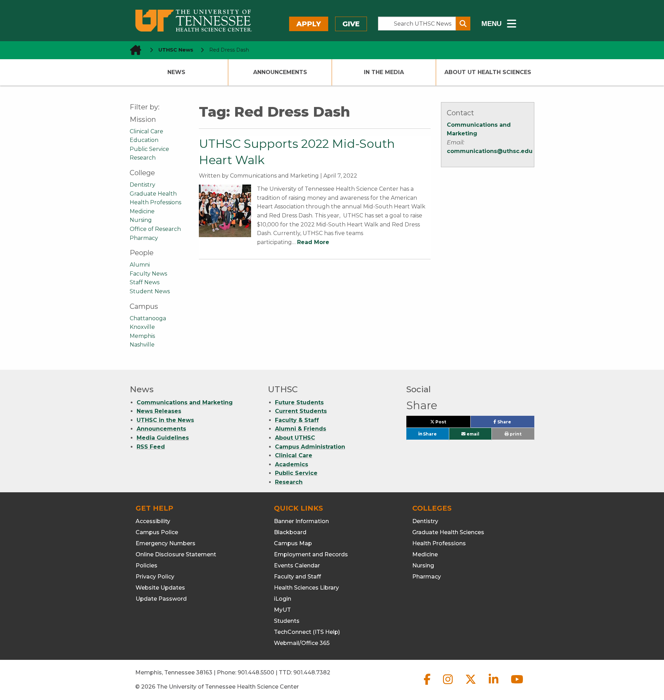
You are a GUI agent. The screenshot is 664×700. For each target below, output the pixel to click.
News (176, 72)
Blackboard (290, 532)
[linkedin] (494, 685)
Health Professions (155, 202)
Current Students (301, 411)
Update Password (161, 598)
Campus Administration (310, 446)
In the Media (384, 72)
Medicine (142, 211)
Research (143, 157)
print (515, 434)
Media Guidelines (163, 437)
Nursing (141, 220)
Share (515, 423)
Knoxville (142, 327)
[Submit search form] (463, 23)
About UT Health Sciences (487, 72)
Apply (308, 24)
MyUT (282, 610)
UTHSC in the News (165, 420)
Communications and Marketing (185, 402)
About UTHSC (295, 437)
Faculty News (148, 273)
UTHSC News (175, 50)
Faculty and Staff (297, 576)
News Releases (159, 411)
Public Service (149, 149)
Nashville (142, 344)
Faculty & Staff (297, 420)
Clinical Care (146, 131)
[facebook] (427, 685)
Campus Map (293, 543)
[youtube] (517, 685)
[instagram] (448, 685)
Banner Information (301, 521)
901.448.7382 (311, 672)
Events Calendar (297, 565)
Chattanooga (148, 318)
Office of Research (155, 229)
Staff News (144, 282)
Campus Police (157, 532)
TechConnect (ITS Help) (307, 632)
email (472, 434)
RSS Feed (151, 446)
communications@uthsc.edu (490, 151)
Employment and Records (311, 554)
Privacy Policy (155, 576)
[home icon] (133, 50)
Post (448, 423)
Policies (146, 565)
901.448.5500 (256, 672)
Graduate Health (153, 193)
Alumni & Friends (300, 428)
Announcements (280, 72)
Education (144, 140)
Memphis (142, 336)
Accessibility (153, 521)
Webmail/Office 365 (302, 643)
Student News (150, 291)
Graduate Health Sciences (448, 532)
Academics (291, 464)
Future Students (299, 402)
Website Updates (160, 587)
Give (351, 24)
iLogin (282, 598)
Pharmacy (144, 238)
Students (286, 621)
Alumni (140, 264)
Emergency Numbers (165, 543)
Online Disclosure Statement (176, 554)
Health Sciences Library (306, 587)
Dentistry (142, 184)
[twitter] (471, 685)
